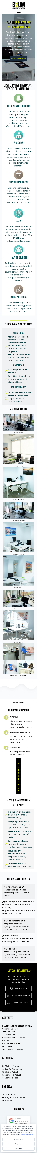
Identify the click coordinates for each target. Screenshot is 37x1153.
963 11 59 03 (11, 1034)
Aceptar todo (18, 1139)
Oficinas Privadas (12, 1066)
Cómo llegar (7, 1046)
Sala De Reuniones (13, 1069)
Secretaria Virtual (13, 1075)
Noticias (8, 1100)
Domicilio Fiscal (12, 1077)
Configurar (18, 1148)
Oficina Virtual (11, 1072)
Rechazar (18, 1144)
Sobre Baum (10, 1094)
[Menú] (19, 12)
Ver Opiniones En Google (12, 1049)
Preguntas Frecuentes (15, 1097)
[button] (18, 995)
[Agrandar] (31, 416)
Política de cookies (27, 1134)
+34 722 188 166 (18, 1037)
